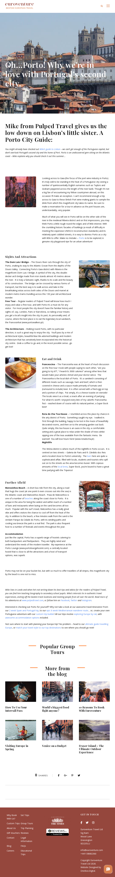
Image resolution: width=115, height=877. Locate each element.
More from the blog (57, 671)
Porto (81, 238)
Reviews (25, 832)
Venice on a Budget (54, 746)
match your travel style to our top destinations (38, 627)
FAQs (23, 845)
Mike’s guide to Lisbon (50, 149)
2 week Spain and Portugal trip (24, 610)
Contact (10, 837)
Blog (9, 845)
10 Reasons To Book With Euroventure (92, 709)
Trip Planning (27, 828)
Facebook (65, 600)
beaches (29, 498)
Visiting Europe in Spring (16, 747)
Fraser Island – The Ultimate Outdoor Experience (91, 749)
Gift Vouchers (13, 832)
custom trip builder (45, 614)
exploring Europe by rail (85, 614)
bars (89, 456)
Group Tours (27, 823)
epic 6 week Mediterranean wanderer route (67, 610)
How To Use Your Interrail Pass (16, 709)
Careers (10, 850)
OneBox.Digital (88, 870)
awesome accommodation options (22, 617)
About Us (11, 828)
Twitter (74, 600)
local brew (63, 466)
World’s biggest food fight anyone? (55, 709)
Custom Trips (13, 823)
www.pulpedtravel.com (32, 600)
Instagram (86, 600)
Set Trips (25, 815)
